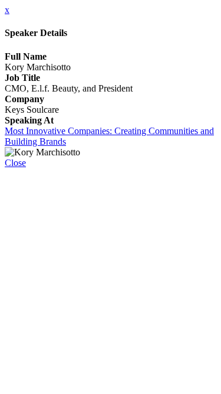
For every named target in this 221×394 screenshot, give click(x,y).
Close (15, 163)
